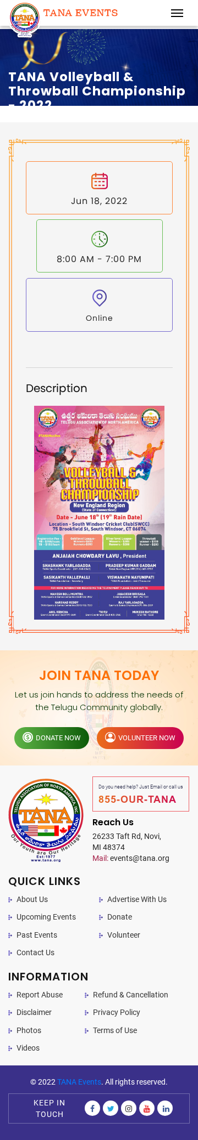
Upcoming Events (46, 916)
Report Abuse (39, 994)
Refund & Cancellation (130, 994)
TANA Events (79, 1081)
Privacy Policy (116, 1012)
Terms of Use (115, 1030)
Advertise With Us (137, 899)
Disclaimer (34, 1012)
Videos (28, 1047)
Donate (119, 916)
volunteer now (146, 738)
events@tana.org (130, 858)
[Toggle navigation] (177, 13)
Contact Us (35, 952)
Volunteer (123, 935)
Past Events (36, 935)
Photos (28, 1030)
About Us (32, 899)
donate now (58, 738)
